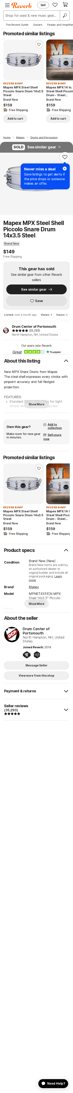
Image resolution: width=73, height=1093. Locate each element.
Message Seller (36, 665)
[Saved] (55, 5)
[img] (20, 330)
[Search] (65, 15)
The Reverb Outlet (17, 24)
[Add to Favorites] (39, 44)
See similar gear (41, 147)
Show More (36, 404)
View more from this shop (36, 675)
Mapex (34, 587)
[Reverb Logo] (21, 5)
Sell (43, 5)
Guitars (37, 24)
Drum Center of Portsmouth (34, 326)
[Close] (65, 168)
